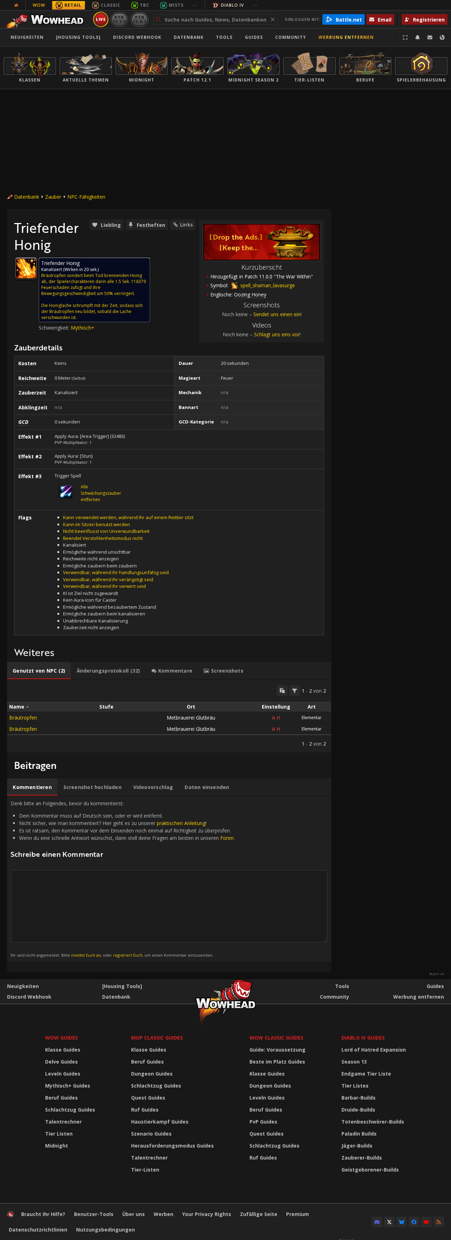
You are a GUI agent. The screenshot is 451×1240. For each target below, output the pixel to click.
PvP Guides (263, 1121)
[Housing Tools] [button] (78, 37)
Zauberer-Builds (361, 1157)
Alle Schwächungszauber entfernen (101, 493)
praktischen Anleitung (181, 823)
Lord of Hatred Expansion (373, 1049)
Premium (297, 1214)
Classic (111, 5)
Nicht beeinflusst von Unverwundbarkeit (106, 531)
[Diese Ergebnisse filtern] (294, 690)
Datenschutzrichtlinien (38, 1229)
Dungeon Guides (152, 1073)
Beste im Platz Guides (277, 1061)
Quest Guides (148, 1097)
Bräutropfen (23, 717)
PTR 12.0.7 (139, 19)
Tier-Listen (145, 1169)
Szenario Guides (151, 1133)
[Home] (47, 19)
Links (186, 224)
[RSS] (438, 1222)
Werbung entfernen (346, 37)
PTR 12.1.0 (119, 19)
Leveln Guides (62, 1073)
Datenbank (189, 37)
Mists (176, 5)
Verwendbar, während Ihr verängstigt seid (108, 579)
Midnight (56, 1145)
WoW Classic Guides (276, 1037)
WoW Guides (61, 1037)
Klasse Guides (62, 1049)
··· (195, 5)
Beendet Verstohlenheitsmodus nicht (103, 538)
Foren (227, 838)
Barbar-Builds (358, 1097)
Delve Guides (61, 1061)
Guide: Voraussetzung (277, 1049)
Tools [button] (224, 37)
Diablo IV (232, 5)
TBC (144, 5)
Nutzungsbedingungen (105, 1229)
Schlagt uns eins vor (276, 334)
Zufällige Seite (258, 1214)
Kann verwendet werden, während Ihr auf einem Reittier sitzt (128, 517)
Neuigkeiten (27, 37)
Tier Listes (355, 1085)
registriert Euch (127, 955)
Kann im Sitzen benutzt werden (96, 524)
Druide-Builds (358, 1109)
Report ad (436, 974)
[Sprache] (442, 37)
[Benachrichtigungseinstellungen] (417, 37)
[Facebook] (414, 1222)
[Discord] (377, 1222)
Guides (254, 37)
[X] (389, 1222)
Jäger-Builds (356, 1145)
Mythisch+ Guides (67, 1085)
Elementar (312, 718)
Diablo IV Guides (363, 1037)
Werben (163, 1214)
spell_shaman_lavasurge (267, 285)
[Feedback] (430, 37)
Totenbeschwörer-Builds (372, 1121)
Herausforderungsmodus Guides (172, 1145)
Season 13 (354, 1061)
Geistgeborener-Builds (370, 1169)
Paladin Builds (359, 1133)
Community (290, 37)
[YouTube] (426, 1222)
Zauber (53, 196)
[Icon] (26, 268)
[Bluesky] (401, 1222)
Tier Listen (59, 1133)
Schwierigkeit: (55, 327)
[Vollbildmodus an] (405, 37)
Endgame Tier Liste (366, 1073)
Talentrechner (63, 1121)
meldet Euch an (86, 955)
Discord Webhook (137, 37)
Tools (342, 986)
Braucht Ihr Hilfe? (43, 1214)
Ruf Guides (145, 1109)
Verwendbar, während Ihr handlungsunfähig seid (116, 572)
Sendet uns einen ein (277, 314)
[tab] (39, 671)
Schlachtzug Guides (70, 1109)
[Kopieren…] (282, 690)
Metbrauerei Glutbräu (191, 717)
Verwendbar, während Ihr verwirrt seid (104, 586)
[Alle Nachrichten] (16, 5)
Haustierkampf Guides (160, 1121)
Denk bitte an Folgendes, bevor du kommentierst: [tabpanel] (123, 878)
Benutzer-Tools (93, 1214)
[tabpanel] (169, 716)
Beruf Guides (61, 1097)
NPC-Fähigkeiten (86, 196)
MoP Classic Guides (157, 1037)
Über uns (133, 1214)
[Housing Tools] (122, 986)
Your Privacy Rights (206, 1214)
